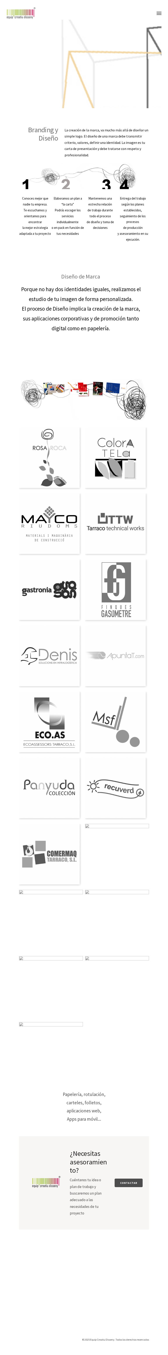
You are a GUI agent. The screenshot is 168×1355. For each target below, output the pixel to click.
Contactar (128, 1183)
